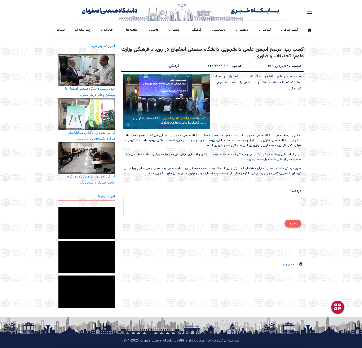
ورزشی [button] (175, 30)
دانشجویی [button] (220, 30)
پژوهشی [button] (244, 30)
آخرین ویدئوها (106, 196)
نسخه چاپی (291, 264)
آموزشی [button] (266, 30)
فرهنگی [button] (196, 30)
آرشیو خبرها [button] (291, 30)
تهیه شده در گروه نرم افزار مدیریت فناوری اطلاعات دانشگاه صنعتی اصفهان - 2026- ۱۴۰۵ (181, 340)
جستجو (61, 30)
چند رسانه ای (82, 30)
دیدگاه (296, 191)
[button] (309, 12)
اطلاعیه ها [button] (132, 30)
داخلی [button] (154, 30)
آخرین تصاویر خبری (103, 46)
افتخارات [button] (108, 30)
